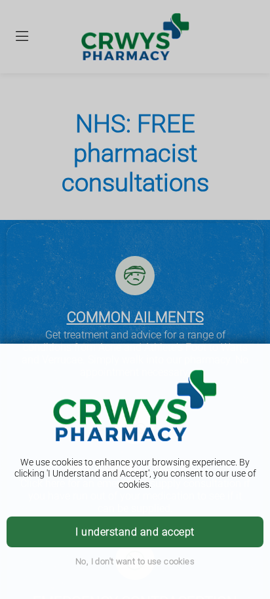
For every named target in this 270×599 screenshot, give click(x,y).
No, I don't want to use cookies (135, 561)
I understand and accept (134, 532)
